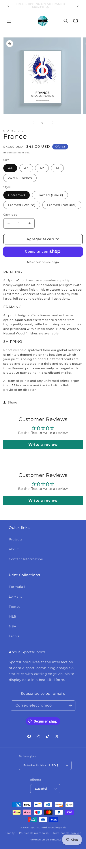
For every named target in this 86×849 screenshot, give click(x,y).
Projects (16, 539)
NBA (12, 626)
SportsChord (38, 827)
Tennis (14, 636)
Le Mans (15, 597)
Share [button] (12, 402)
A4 (10, 168)
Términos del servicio (67, 833)
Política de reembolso (34, 833)
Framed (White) (22, 205)
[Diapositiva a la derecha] (53, 122)
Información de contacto (45, 839)
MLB (12, 616)
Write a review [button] (43, 444)
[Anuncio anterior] (8, 6)
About (14, 549)
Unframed (16, 195)
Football (16, 607)
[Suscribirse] (70, 705)
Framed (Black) (50, 195)
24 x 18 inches (20, 178)
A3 (26, 168)
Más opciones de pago (43, 262)
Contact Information (26, 559)
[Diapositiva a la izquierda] (33, 122)
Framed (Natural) (62, 205)
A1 (57, 168)
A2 (42, 168)
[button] (9, 21)
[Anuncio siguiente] (78, 6)
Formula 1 (17, 587)
